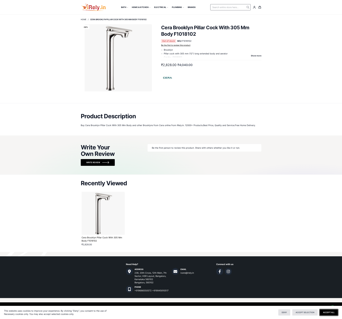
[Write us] (175, 271)
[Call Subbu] (129, 289)
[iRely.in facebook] (219, 271)
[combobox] (230, 7)
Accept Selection (305, 312)
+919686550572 (143, 290)
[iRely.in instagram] (228, 271)
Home (83, 19)
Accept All (329, 312)
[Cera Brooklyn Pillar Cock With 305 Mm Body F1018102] (103, 213)
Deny (284, 312)
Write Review (93, 162)
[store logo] (93, 7)
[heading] (171, 116)
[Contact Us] (129, 271)
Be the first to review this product (175, 45)
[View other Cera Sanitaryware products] (167, 77)
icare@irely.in (187, 272)
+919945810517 (160, 290)
